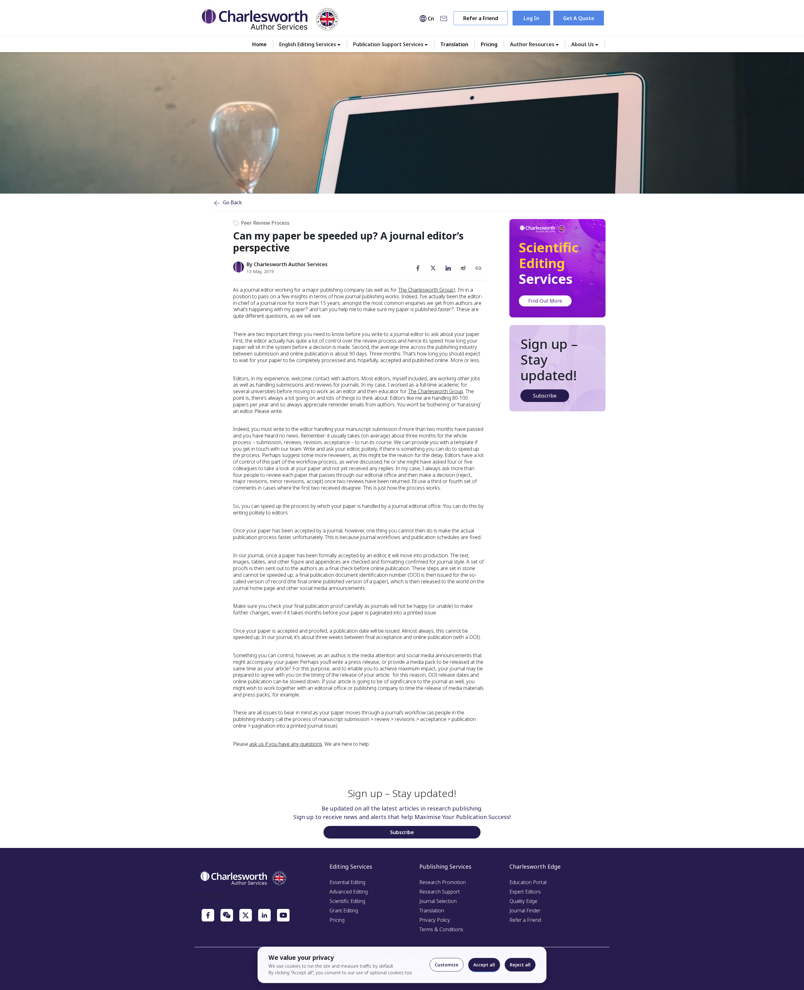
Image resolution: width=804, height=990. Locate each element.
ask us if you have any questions (285, 743)
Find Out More (545, 300)
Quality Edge (523, 901)
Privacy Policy (434, 919)
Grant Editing (343, 910)
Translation (454, 44)
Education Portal (527, 882)
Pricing (489, 44)
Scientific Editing (347, 901)
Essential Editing (347, 882)
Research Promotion (442, 882)
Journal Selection (438, 901)
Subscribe (545, 395)
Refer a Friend (480, 18)
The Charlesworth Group (426, 289)
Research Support (439, 891)
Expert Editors (525, 891)
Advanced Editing (348, 891)
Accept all (484, 965)
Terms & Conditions (441, 929)
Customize (447, 965)
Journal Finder (525, 910)
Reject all (520, 965)
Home (259, 44)
